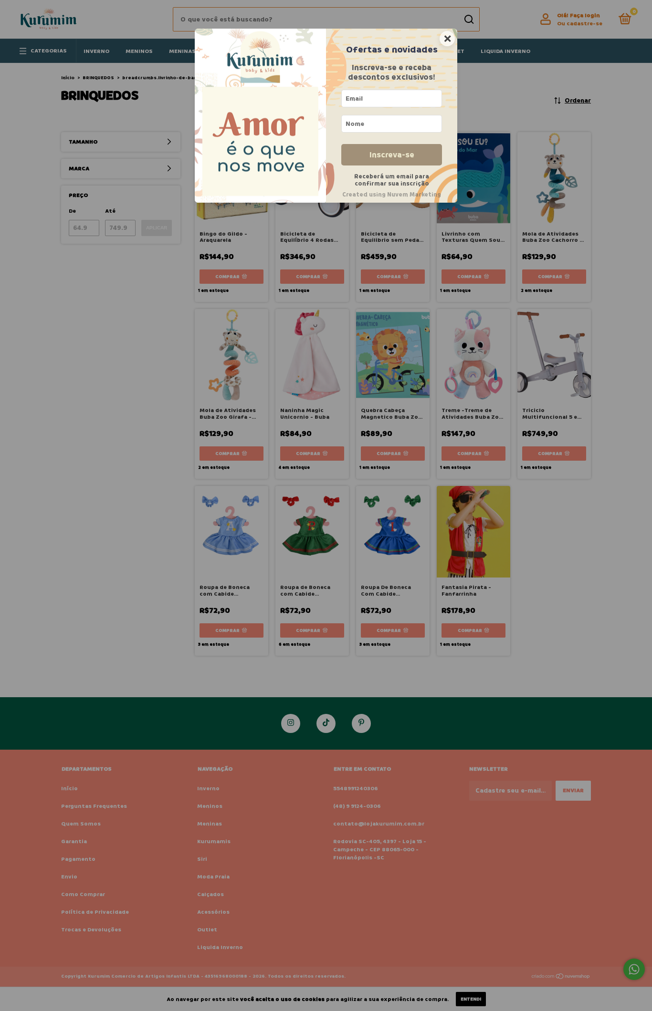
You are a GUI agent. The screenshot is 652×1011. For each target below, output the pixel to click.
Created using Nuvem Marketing (391, 194)
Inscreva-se (391, 154)
